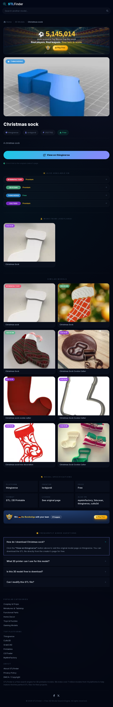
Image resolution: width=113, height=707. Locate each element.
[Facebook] (54, 696)
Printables (8, 649)
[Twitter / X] (58, 696)
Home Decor (9, 617)
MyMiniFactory (10, 657)
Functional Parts (11, 612)
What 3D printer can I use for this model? (28, 561)
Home (9, 22)
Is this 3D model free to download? (25, 571)
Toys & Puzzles (11, 621)
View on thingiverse (58, 155)
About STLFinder (11, 668)
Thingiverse (9, 636)
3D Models (20, 22)
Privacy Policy (10, 673)
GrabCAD (8, 645)
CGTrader (8, 653)
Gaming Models (11, 625)
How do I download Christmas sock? (25, 542)
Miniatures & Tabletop (14, 608)
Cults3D (7, 640)
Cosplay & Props (11, 604)
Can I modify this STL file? (20, 582)
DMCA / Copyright (12, 677)
